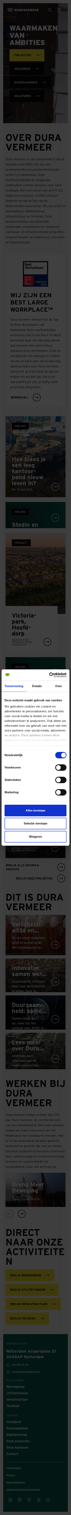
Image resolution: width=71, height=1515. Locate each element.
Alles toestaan (35, 810)
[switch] (60, 767)
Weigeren (35, 836)
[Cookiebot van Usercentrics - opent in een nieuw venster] (50, 675)
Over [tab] (58, 686)
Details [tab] (37, 686)
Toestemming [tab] (14, 686)
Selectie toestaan (36, 823)
